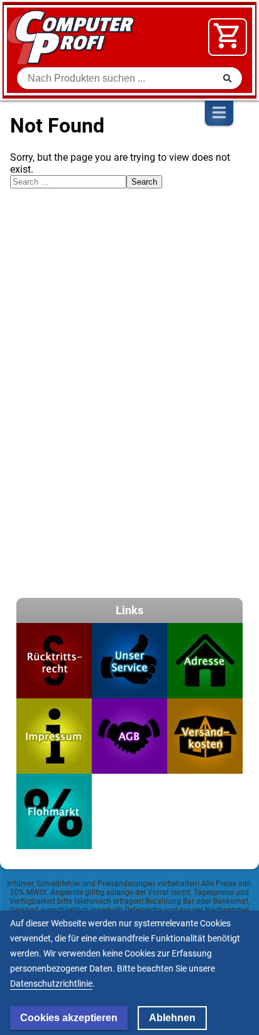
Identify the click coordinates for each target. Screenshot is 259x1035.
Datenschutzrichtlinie (51, 983)
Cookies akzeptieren (69, 1017)
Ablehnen (172, 1017)
